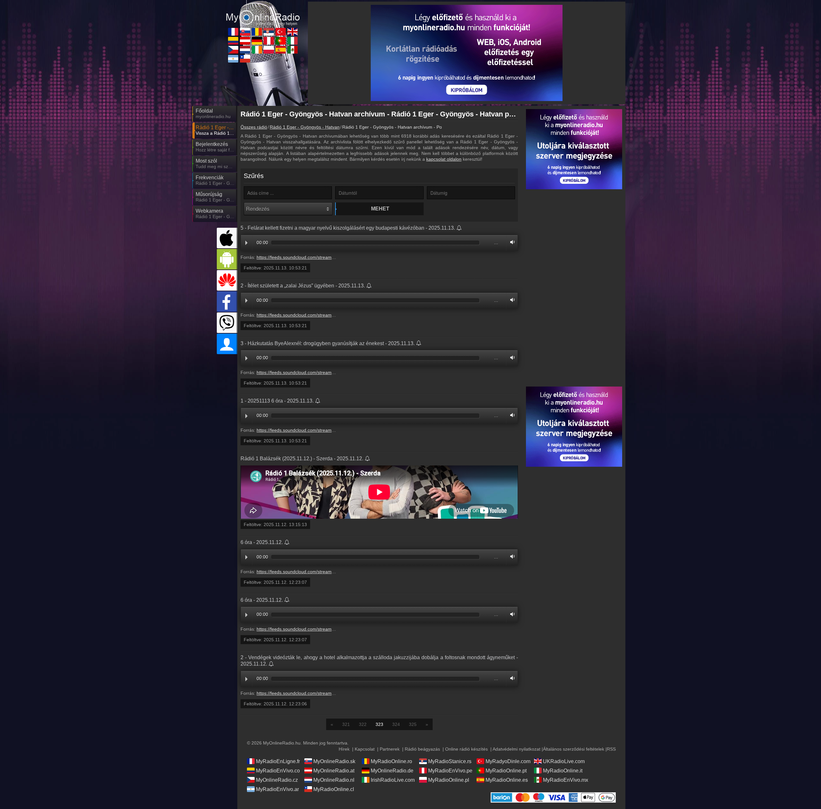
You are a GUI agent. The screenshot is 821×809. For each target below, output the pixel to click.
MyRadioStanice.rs (449, 761)
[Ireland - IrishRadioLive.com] (257, 50)
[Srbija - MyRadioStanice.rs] (269, 32)
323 (379, 724)
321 (346, 724)
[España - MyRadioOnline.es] (280, 50)
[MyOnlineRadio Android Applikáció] (227, 259)
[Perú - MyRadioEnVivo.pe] (269, 41)
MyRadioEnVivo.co (278, 770)
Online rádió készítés (466, 749)
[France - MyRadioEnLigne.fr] (233, 32)
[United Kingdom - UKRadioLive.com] (292, 32)
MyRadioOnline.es (507, 780)
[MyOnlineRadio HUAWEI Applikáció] (227, 280)
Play (246, 243)
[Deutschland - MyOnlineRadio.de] (257, 41)
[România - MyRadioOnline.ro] (257, 32)
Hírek (344, 749)
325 (413, 724)
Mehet (380, 208)
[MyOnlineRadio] (263, 12)
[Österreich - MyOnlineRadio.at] (245, 41)
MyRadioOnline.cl (333, 789)
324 (396, 724)
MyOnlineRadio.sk (334, 761)
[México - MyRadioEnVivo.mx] (292, 50)
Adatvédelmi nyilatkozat (516, 749)
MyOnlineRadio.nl (333, 780)
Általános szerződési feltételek (573, 749)
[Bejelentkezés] (227, 344)
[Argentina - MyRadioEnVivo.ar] (233, 59)
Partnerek (390, 749)
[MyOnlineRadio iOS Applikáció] (227, 238)
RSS (611, 749)
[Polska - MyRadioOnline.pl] (269, 50)
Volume (511, 242)
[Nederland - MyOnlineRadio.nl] (245, 50)
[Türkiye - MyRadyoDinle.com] (280, 32)
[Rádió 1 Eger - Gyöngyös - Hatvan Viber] (227, 322)
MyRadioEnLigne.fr (278, 761)
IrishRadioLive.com (393, 780)
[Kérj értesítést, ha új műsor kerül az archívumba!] (459, 228)
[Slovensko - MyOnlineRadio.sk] (245, 32)
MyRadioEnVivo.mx (565, 780)
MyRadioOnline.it (562, 770)
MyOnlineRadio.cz (277, 780)
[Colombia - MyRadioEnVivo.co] (233, 41)
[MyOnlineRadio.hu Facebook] (227, 301)
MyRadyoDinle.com (508, 761)
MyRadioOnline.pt (506, 770)
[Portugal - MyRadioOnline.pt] (280, 41)
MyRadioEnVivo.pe (450, 770)
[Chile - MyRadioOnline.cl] (245, 59)
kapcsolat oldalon (443, 159)
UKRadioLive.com (564, 761)
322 (363, 724)
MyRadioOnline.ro (391, 761)
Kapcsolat (365, 749)
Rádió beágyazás (422, 749)
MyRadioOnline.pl (448, 780)
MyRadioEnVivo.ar (277, 789)
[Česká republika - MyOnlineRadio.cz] (233, 50)
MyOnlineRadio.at (333, 770)
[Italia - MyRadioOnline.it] (292, 41)
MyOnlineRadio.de (392, 770)
